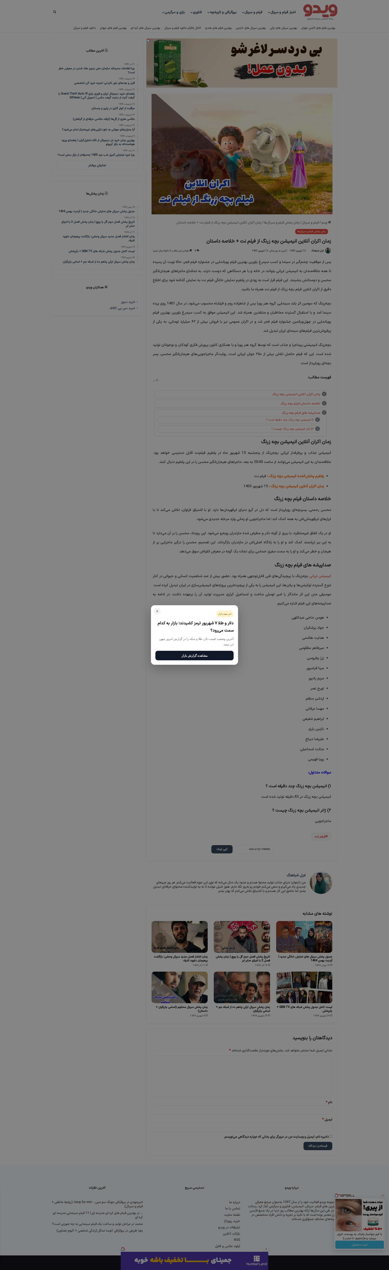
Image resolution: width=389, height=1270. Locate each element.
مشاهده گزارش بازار (195, 655)
